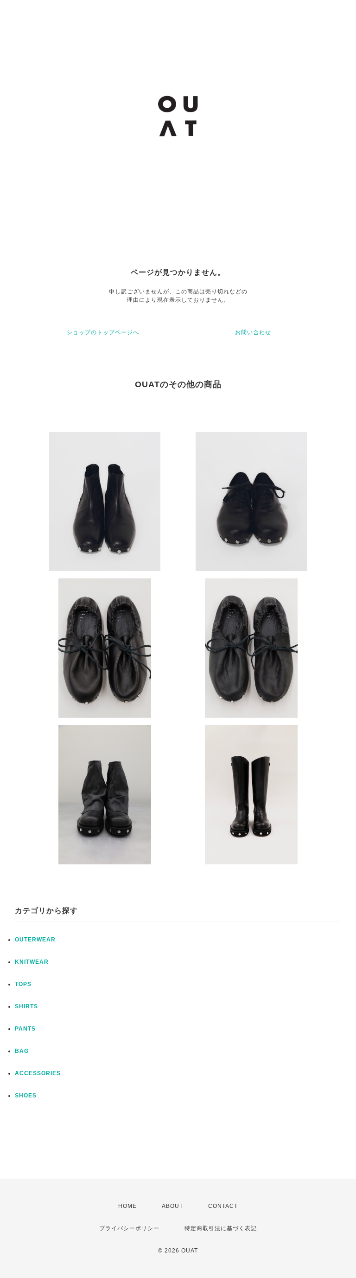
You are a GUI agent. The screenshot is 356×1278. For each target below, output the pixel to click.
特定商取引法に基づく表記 (220, 1228)
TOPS (23, 984)
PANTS (25, 1028)
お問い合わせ (253, 332)
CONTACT (223, 1206)
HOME (127, 1206)
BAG (22, 1051)
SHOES (26, 1095)
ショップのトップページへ (103, 332)
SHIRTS (26, 1006)
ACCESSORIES (38, 1073)
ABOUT (172, 1206)
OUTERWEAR (35, 939)
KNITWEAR (32, 962)
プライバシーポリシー (129, 1228)
